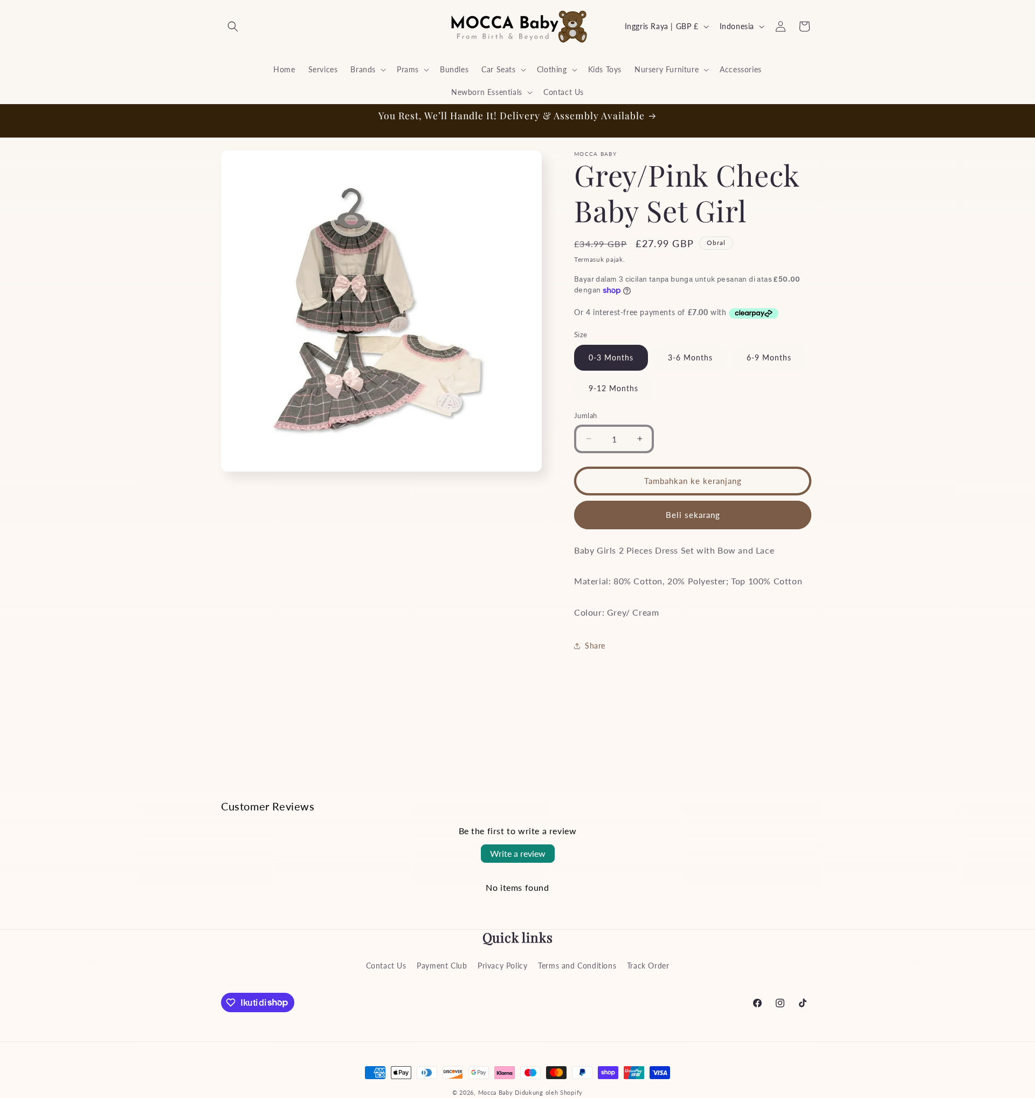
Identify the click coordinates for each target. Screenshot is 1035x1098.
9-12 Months (613, 388)
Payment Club (442, 965)
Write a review (518, 853)
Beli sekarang (693, 515)
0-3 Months (611, 357)
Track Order (648, 965)
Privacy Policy (502, 965)
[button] (233, 26)
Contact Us (386, 965)
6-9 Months (769, 357)
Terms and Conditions (577, 965)
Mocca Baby (495, 1092)
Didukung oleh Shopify (549, 1092)
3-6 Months (690, 357)
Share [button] (595, 645)
